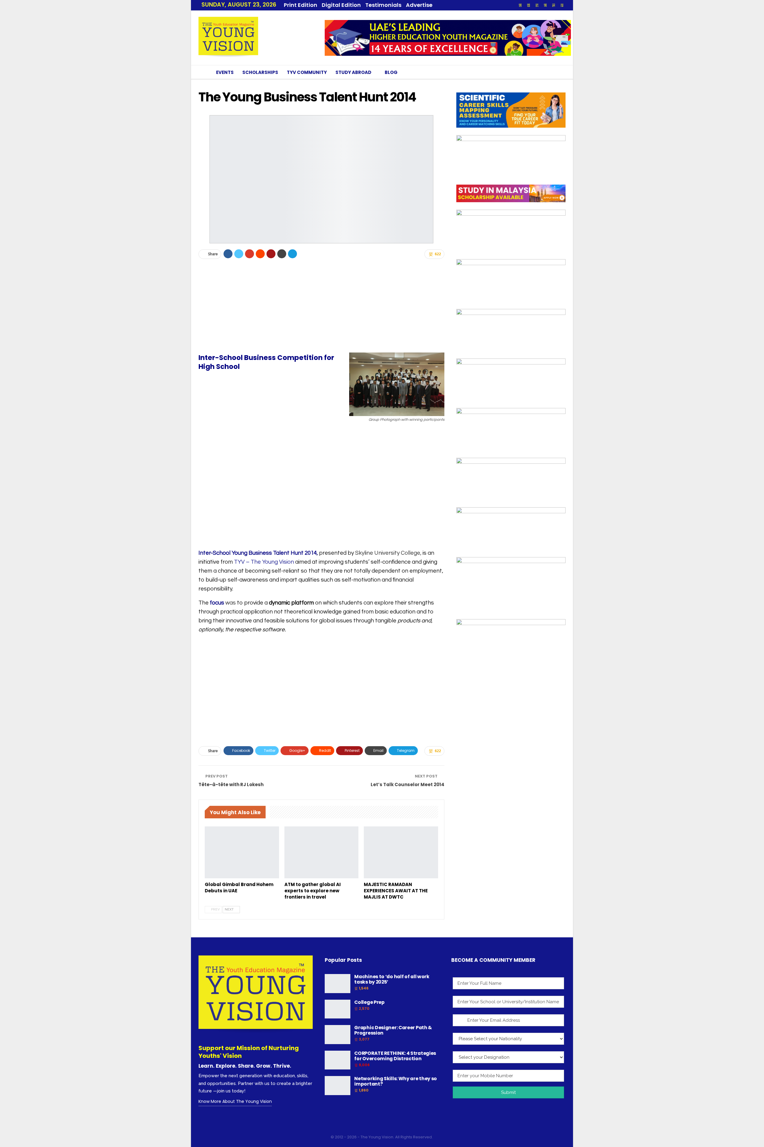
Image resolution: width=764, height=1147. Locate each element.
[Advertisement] (321, 305)
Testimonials (383, 5)
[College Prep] (337, 1009)
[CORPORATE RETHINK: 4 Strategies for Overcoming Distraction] (337, 1060)
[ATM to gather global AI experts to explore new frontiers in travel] (321, 852)
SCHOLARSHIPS (260, 72)
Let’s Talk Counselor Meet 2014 (407, 784)
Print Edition (300, 5)
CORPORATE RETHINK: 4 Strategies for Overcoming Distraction (395, 1056)
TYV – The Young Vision (263, 562)
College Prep (369, 1002)
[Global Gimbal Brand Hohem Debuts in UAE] (242, 852)
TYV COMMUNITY (307, 72)
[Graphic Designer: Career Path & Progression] (337, 1034)
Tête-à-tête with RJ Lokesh (231, 784)
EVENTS (225, 72)
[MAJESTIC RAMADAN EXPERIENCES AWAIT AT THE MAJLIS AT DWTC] (401, 852)
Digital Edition (341, 5)
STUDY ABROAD (353, 72)
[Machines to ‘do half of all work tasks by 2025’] (337, 983)
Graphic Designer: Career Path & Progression (393, 1030)
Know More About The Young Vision (235, 1101)
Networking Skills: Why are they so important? (395, 1081)
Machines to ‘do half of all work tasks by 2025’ (391, 979)
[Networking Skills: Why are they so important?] (337, 1085)
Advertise (419, 5)
